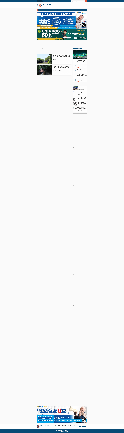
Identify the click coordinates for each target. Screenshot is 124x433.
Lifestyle (59, 10)
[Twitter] (85, 426)
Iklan (71, 425)
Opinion (75, 10)
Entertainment (54, 10)
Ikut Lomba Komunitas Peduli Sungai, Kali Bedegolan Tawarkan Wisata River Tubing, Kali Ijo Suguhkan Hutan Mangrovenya (61, 56)
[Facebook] (79, 426)
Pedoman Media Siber (64, 427)
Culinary (46, 10)
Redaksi (59, 425)
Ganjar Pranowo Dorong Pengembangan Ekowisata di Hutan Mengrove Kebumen (61, 67)
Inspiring (71, 10)
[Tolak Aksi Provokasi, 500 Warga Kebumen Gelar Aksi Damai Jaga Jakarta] (75, 109)
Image (79, 10)
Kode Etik (62, 425)
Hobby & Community (65, 10)
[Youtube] (83, 426)
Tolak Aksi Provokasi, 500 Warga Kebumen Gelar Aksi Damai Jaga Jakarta (56, 1)
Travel (43, 10)
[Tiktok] (86, 426)
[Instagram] (81, 426)
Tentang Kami (55, 425)
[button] (86, 1)
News (40, 10)
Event (50, 10)
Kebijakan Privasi (66, 425)
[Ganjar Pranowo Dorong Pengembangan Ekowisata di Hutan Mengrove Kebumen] (44, 70)
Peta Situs (74, 425)
